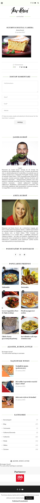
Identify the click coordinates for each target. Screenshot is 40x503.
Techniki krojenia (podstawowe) (22, 367)
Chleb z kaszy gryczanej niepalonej (9, 338)
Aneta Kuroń (20, 30)
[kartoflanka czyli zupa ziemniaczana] (29, 325)
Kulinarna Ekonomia (20, 432)
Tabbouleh (5, 287)
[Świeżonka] (29, 276)
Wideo (20, 445)
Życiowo (20, 449)
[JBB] (20, 475)
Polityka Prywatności (20, 501)
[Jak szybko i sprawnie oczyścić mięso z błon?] (8, 386)
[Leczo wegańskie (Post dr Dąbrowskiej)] (10, 299)
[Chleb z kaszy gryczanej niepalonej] (10, 325)
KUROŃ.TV (34, 176)
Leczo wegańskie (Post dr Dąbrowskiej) (10, 312)
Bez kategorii (20, 420)
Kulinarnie (20, 437)
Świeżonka (25, 287)
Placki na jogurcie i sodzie (28, 312)
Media (20, 441)
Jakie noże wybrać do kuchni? (26, 397)
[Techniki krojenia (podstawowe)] (8, 371)
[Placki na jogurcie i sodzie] (29, 299)
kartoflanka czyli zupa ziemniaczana (29, 338)
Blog (20, 424)
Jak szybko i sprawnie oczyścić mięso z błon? (26, 383)
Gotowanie (20, 428)
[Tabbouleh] (10, 276)
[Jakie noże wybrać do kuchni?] (8, 402)
